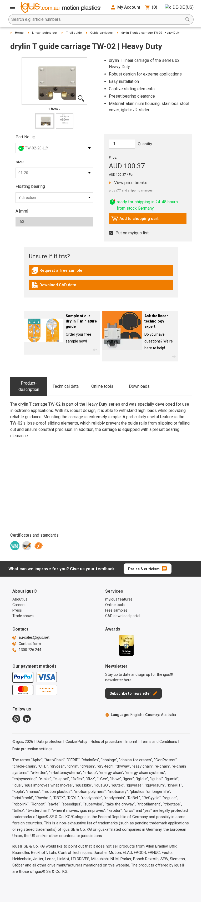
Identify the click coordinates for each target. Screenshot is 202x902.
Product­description (28, 386)
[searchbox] (96, 19)
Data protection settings (32, 749)
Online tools (102, 386)
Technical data (66, 386)
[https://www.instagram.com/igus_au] (16, 719)
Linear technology (44, 32)
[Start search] (187, 19)
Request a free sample (56, 271)
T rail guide (74, 32)
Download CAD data (53, 286)
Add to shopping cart (135, 220)
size (20, 161)
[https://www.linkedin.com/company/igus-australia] (27, 719)
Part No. (23, 136)
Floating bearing (30, 186)
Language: (126, 715)
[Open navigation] (12, 7)
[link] (101, 272)
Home (19, 32)
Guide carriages (101, 32)
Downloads (139, 386)
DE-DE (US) (183, 7)
